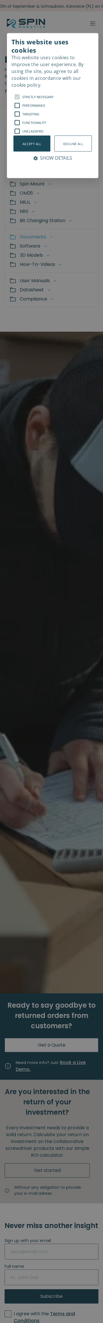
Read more (90, 59)
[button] (52, 105)
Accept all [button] (32, 143)
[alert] (51, 661)
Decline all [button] (73, 143)
